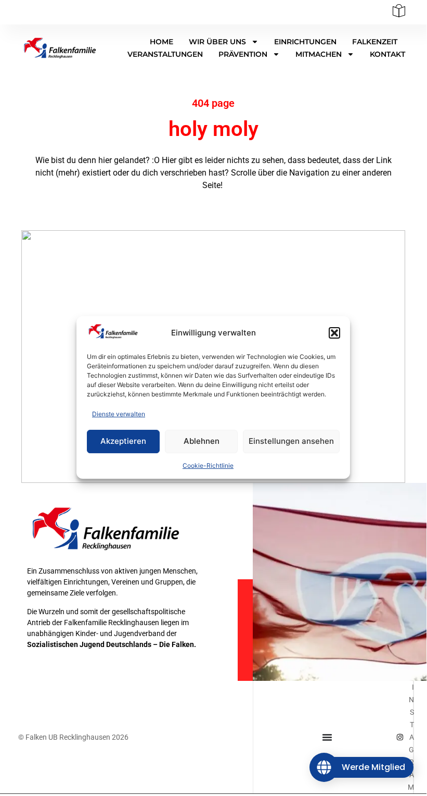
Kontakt (387, 54)
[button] (334, 333)
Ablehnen (201, 441)
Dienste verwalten (118, 414)
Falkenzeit (374, 41)
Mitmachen (318, 54)
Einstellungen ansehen (291, 441)
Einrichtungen (305, 41)
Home (161, 41)
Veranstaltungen (165, 54)
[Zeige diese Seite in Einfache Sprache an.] (399, 14)
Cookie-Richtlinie (208, 465)
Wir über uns (217, 41)
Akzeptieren (123, 441)
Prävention (242, 54)
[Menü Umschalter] (327, 737)
